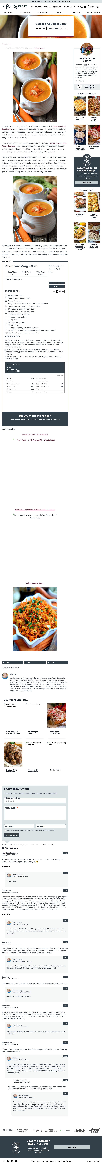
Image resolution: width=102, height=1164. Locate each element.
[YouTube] (85, 7)
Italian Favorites (42, 12)
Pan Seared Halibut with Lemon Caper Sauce (80, 246)
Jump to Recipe (53, 28)
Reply (65, 853)
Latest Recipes (92, 12)
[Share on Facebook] (61, 28)
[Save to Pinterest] (65, 28)
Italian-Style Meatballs (11, 771)
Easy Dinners (8, 12)
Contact (68, 1161)
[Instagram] (74, 7)
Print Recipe (56, 283)
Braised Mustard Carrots (35, 583)
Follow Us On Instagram (90, 87)
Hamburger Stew (33, 732)
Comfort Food (25, 12)
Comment (11, 808)
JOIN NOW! (86, 182)
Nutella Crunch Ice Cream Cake (94, 246)
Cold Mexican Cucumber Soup (13, 732)
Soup (9, 44)
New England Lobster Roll (55, 732)
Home (4, 44)
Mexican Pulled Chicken (94, 119)
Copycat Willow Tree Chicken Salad (79, 148)
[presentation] (13, 715)
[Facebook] (78, 7)
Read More (80, 81)
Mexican (59, 12)
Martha (13, 674)
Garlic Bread (55, 770)
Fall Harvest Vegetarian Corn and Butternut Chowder (35, 510)
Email (40, 826)
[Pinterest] (81, 7)
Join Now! (65, 1)
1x (57, 291)
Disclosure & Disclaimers (57, 1161)
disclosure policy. (39, 48)
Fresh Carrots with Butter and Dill (35, 434)
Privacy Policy (35, 1161)
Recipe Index (36, 7)
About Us (76, 12)
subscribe (41, 830)
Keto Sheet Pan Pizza (80, 118)
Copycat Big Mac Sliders (33, 771)
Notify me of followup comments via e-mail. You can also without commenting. (31, 830)
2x (60, 291)
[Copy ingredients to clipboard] (20, 291)
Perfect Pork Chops (80, 215)
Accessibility (44, 1161)
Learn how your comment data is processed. (39, 845)
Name (9, 826)
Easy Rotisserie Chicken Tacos (94, 216)
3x (63, 291)
